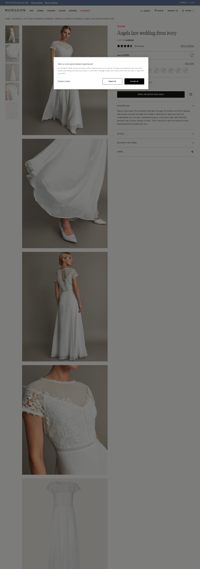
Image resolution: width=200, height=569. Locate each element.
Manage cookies (64, 81)
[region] (101, 73)
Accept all (134, 81)
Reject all (112, 81)
